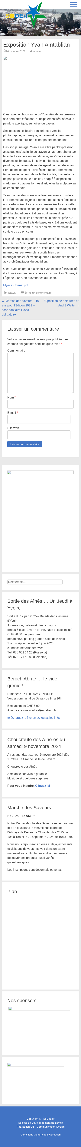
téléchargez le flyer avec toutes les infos (33, 717)
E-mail (12, 412)
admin (37, 51)
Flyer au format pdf (15, 285)
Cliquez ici (42, 785)
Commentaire (16, 350)
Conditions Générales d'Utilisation (41, 1134)
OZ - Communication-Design (48, 1126)
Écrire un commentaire (38, 292)
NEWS (12, 292)
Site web (13, 428)
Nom (11, 397)
